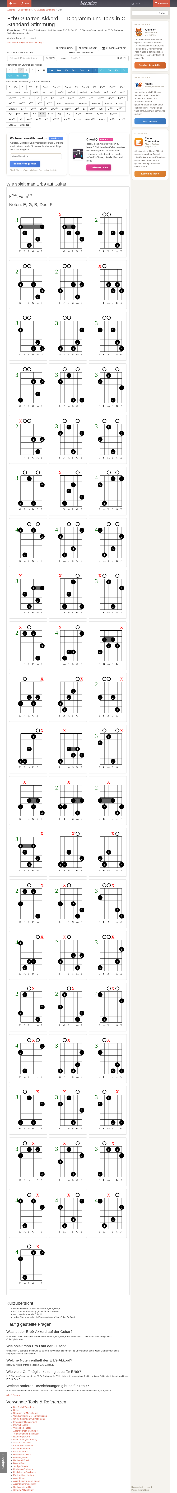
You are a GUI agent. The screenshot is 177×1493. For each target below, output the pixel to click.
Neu (15, 3)
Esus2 (46, 87)
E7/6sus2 (69, 103)
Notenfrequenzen (21, 1437)
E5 (76, 87)
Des (59, 70)
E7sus (66, 108)
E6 (9, 92)
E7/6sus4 (82, 103)
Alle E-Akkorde (13, 1395)
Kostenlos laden (99, 167)
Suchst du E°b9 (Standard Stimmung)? (25, 42)
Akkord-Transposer (22, 1442)
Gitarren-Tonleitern (22, 1454)
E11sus (77, 119)
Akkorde (11, 10)
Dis (109, 70)
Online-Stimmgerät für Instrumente (29, 1419)
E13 (122, 119)
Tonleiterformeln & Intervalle (26, 1434)
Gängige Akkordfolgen (23, 1490)
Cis (102, 70)
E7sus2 (119, 103)
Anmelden (163, 3)
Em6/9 (102, 119)
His (24, 76)
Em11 (101, 114)
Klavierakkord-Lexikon (23, 1475)
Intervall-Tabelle (20, 1425)
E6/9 (26, 92)
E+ (23, 87)
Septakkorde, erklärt (22, 1487)
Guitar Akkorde (25, 10)
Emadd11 (24, 125)
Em (15, 87)
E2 (94, 87)
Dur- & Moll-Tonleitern (23, 1407)
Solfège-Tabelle (20, 1466)
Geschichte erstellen (150, 65)
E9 (112, 119)
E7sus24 (12, 109)
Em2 (122, 87)
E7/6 (59, 103)
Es (66, 70)
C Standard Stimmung (44, 10)
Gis (10, 76)
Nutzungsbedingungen (140, 1487)
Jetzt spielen (150, 121)
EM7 (71, 98)
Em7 (81, 98)
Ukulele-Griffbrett (21, 1460)
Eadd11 (12, 125)
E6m (17, 92)
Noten (16, 1410)
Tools (26, 3)
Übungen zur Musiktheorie (25, 1413)
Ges (82, 70)
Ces (51, 70)
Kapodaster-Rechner (23, 1446)
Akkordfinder (19, 1478)
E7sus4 (108, 103)
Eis (116, 70)
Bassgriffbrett (19, 1463)
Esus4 (68, 87)
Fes (74, 70)
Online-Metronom (21, 1448)
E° (37, 87)
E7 (44, 92)
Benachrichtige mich (24, 163)
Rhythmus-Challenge (23, 1469)
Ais (17, 76)
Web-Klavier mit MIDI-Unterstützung (30, 1416)
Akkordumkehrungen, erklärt (26, 1481)
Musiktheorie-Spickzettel (24, 1472)
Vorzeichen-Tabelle (22, 1428)
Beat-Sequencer (21, 1451)
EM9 (11, 119)
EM (35, 92)
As (89, 70)
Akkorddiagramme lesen (24, 1484)
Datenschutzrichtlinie (48, 170)
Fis (124, 70)
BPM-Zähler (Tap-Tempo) (25, 1439)
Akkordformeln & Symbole (25, 1431)
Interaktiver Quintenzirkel (25, 1422)
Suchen (50, 58)
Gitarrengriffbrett (21, 1457)
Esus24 (85, 87)
